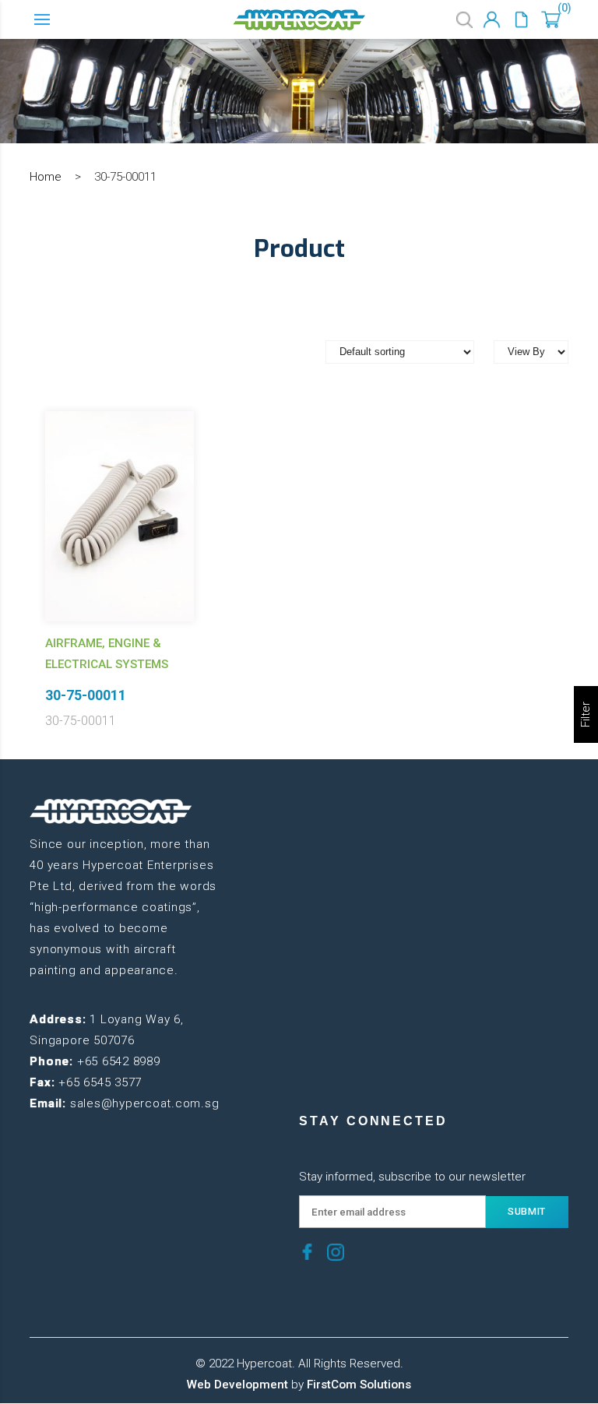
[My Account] (491, 20)
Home (46, 177)
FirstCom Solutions (359, 1385)
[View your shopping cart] (551, 20)
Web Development (237, 1385)
